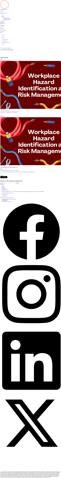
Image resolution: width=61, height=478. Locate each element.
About (3, 16)
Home (3, 15)
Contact (3, 20)
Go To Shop (2, 31)
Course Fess (4, 189)
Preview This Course (3, 116)
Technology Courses (5, 39)
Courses (3, 17)
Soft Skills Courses (6, 18)
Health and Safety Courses (7, 19)
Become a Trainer (2, 23)
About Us (3, 187)
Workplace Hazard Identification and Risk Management (8, 167)
